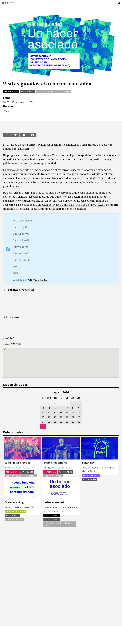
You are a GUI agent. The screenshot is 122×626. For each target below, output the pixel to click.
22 (73, 417)
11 (49, 412)
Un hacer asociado (50, 144)
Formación (12, 472)
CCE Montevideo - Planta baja (53, 92)
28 (67, 421)
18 (49, 417)
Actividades (27, 92)
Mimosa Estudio (38, 279)
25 (49, 421)
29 (73, 421)
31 (43, 426)
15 (73, 412)
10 (43, 412)
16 (79, 412)
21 (67, 417)
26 (55, 421)
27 (61, 421)
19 (55, 417)
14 (67, 412)
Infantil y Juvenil (15, 512)
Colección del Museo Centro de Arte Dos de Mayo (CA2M (70, 204)
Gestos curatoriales (55, 462)
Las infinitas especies (17, 462)
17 (43, 417)
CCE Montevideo (53, 476)
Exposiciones (11, 92)
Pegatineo (88, 462)
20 (61, 417)
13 (61, 412)
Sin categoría (91, 476)
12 (55, 412)
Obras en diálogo (15, 502)
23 (79, 417)
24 (43, 421)
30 (79, 421)
